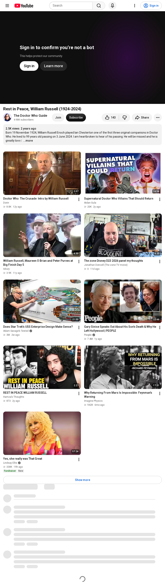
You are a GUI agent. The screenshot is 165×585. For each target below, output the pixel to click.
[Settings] (134, 5)
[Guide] (7, 5)
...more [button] (28, 140)
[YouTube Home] (23, 5)
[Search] (98, 6)
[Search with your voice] (112, 6)
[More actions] (158, 118)
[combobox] (72, 5)
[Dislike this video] (124, 118)
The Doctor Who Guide (30, 116)
